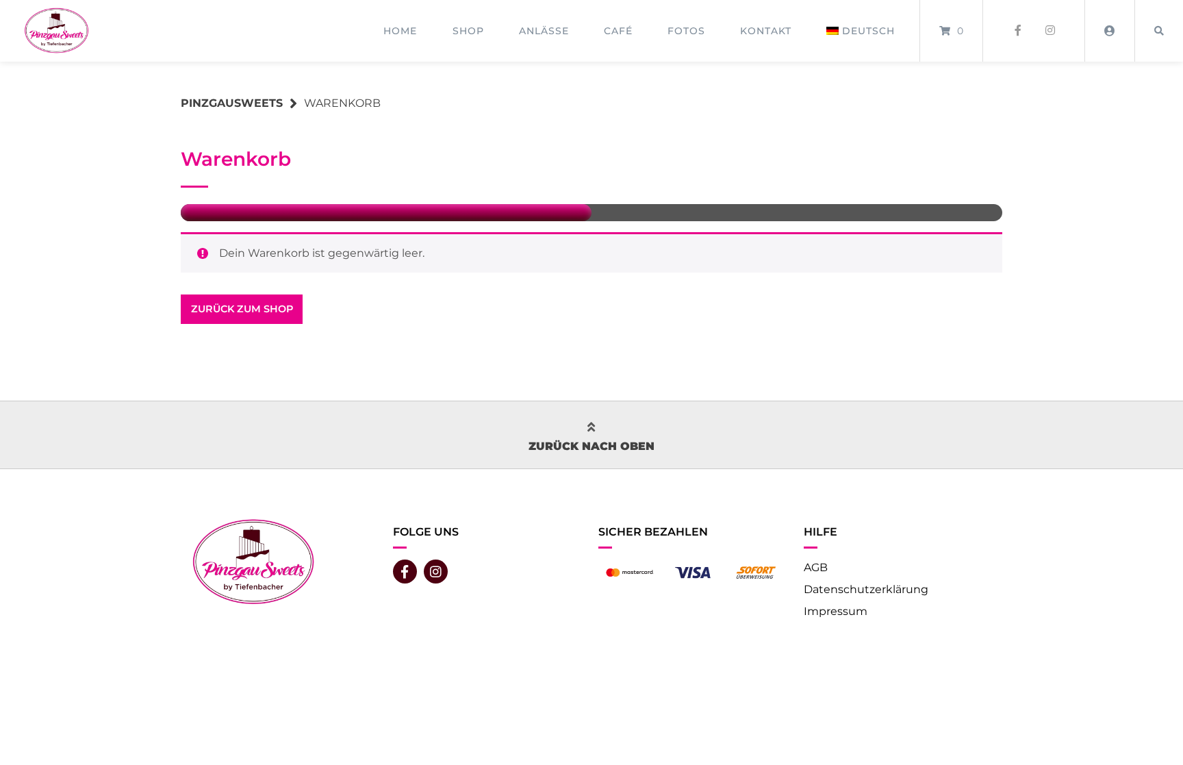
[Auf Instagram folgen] (1050, 31)
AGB (816, 567)
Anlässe (544, 31)
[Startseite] (56, 30)
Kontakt (765, 31)
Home (400, 31)
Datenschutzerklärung (866, 589)
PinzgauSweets (232, 103)
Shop (468, 31)
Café (618, 31)
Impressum (835, 611)
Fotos (686, 31)
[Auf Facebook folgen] (1017, 31)
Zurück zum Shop (242, 309)
